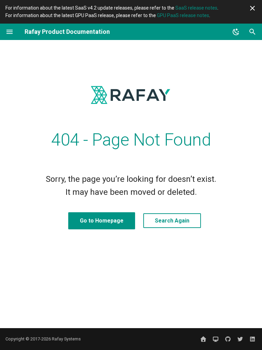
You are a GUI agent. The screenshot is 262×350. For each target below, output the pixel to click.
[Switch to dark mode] (236, 32)
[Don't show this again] (252, 8)
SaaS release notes (196, 8)
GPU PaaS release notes (183, 15)
